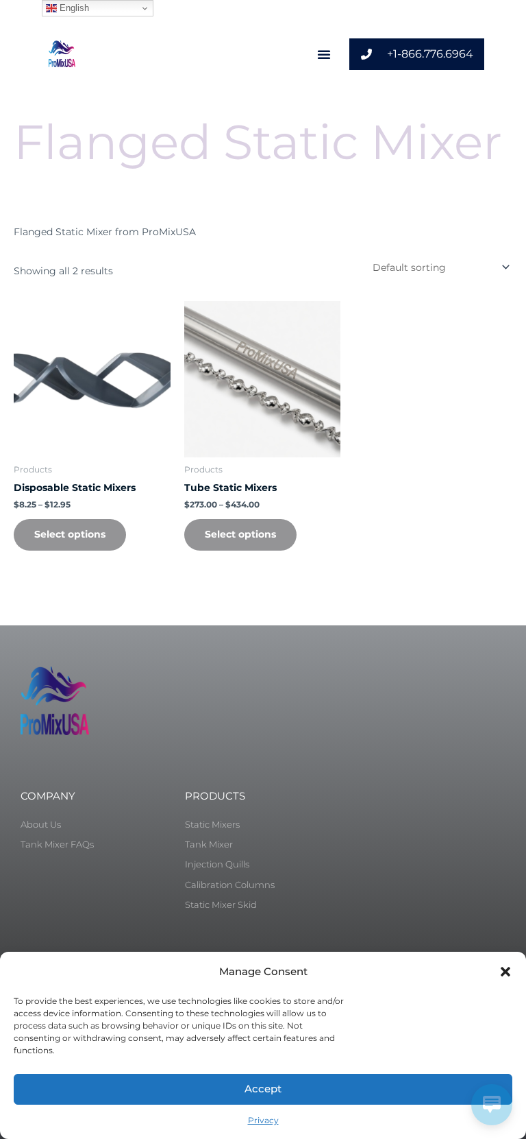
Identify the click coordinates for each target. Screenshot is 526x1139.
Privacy (263, 1120)
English (73, 8)
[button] (505, 972)
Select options (69, 534)
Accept (263, 1088)
